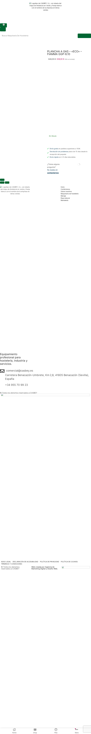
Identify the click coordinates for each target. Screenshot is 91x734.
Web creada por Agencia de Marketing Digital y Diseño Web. (44, 568)
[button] (3, 25)
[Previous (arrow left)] (2, 182)
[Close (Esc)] (2, 180)
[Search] (84, 36)
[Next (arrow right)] (7, 182)
